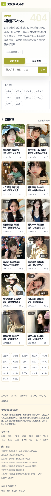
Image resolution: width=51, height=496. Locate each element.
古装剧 (15, 379)
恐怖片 (34, 367)
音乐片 (25, 367)
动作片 (18, 91)
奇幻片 (18, 104)
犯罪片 (25, 373)
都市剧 (5, 367)
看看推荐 (36, 61)
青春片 (38, 98)
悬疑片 (38, 91)
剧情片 (9, 91)
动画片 (5, 373)
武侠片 (5, 379)
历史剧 (28, 98)
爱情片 (28, 91)
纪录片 (44, 367)
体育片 (15, 373)
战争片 (15, 367)
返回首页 (14, 61)
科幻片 (9, 98)
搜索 (42, 70)
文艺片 (34, 373)
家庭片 (9, 104)
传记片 (44, 373)
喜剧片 (18, 98)
